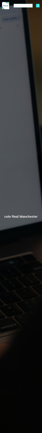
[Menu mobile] (38, 5)
